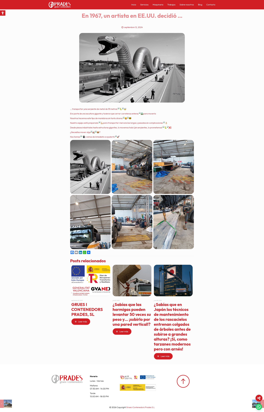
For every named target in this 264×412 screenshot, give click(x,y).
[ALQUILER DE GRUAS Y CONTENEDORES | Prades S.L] (60, 4)
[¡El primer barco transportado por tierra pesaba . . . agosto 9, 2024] (6, 404)
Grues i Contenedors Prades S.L (140, 407)
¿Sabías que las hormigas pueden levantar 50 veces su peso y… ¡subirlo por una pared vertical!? (132, 314)
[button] (2, 13)
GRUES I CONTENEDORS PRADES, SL (87, 309)
